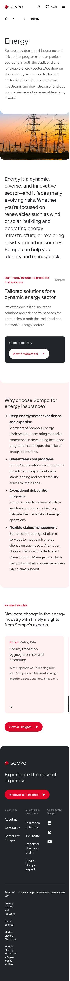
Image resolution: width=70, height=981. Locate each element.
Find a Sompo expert (31, 865)
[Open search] (39, 7)
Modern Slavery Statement (11, 935)
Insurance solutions (33, 825)
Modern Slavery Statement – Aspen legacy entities (11, 955)
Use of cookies (9, 922)
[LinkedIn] (49, 823)
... (19, 18)
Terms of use (10, 894)
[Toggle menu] (63, 7)
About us (11, 819)
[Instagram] (49, 832)
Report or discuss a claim (32, 848)
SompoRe (33, 835)
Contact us (12, 828)
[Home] (7, 19)
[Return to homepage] (14, 7)
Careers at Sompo (12, 838)
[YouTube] (49, 841)
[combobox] (29, 354)
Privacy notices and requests (10, 908)
